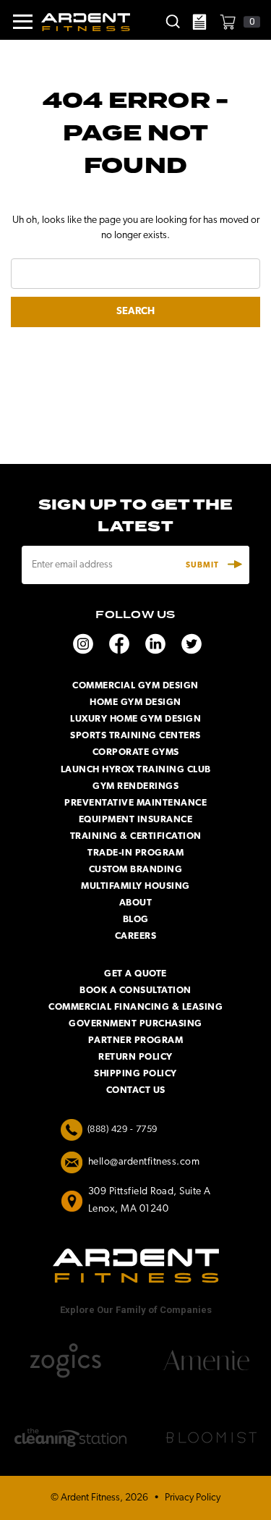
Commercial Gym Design (135, 686)
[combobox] (135, 273)
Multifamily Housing (135, 886)
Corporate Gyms (136, 752)
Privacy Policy (192, 1497)
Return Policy (135, 1057)
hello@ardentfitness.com (144, 1162)
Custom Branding (136, 869)
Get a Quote (135, 974)
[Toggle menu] (17, 22)
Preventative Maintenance (135, 803)
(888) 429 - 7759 (122, 1129)
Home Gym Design (135, 702)
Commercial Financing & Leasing (135, 1007)
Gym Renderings (135, 786)
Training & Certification (136, 836)
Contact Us (135, 1090)
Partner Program (136, 1040)
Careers (136, 936)
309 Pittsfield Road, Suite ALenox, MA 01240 (149, 1200)
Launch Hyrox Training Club (136, 769)
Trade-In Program (135, 853)
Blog (136, 919)
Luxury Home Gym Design (135, 719)
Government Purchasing (135, 1024)
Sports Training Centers (135, 735)
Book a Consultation (135, 990)
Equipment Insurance (136, 819)
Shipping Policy (135, 1073)
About (135, 903)
